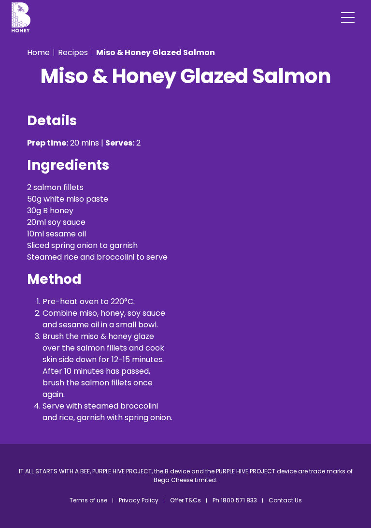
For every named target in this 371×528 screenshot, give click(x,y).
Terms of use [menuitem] (88, 500)
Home (38, 52)
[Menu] (347, 17)
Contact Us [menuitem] (285, 500)
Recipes (73, 52)
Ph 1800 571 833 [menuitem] (235, 500)
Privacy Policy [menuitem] (138, 500)
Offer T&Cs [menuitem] (185, 500)
